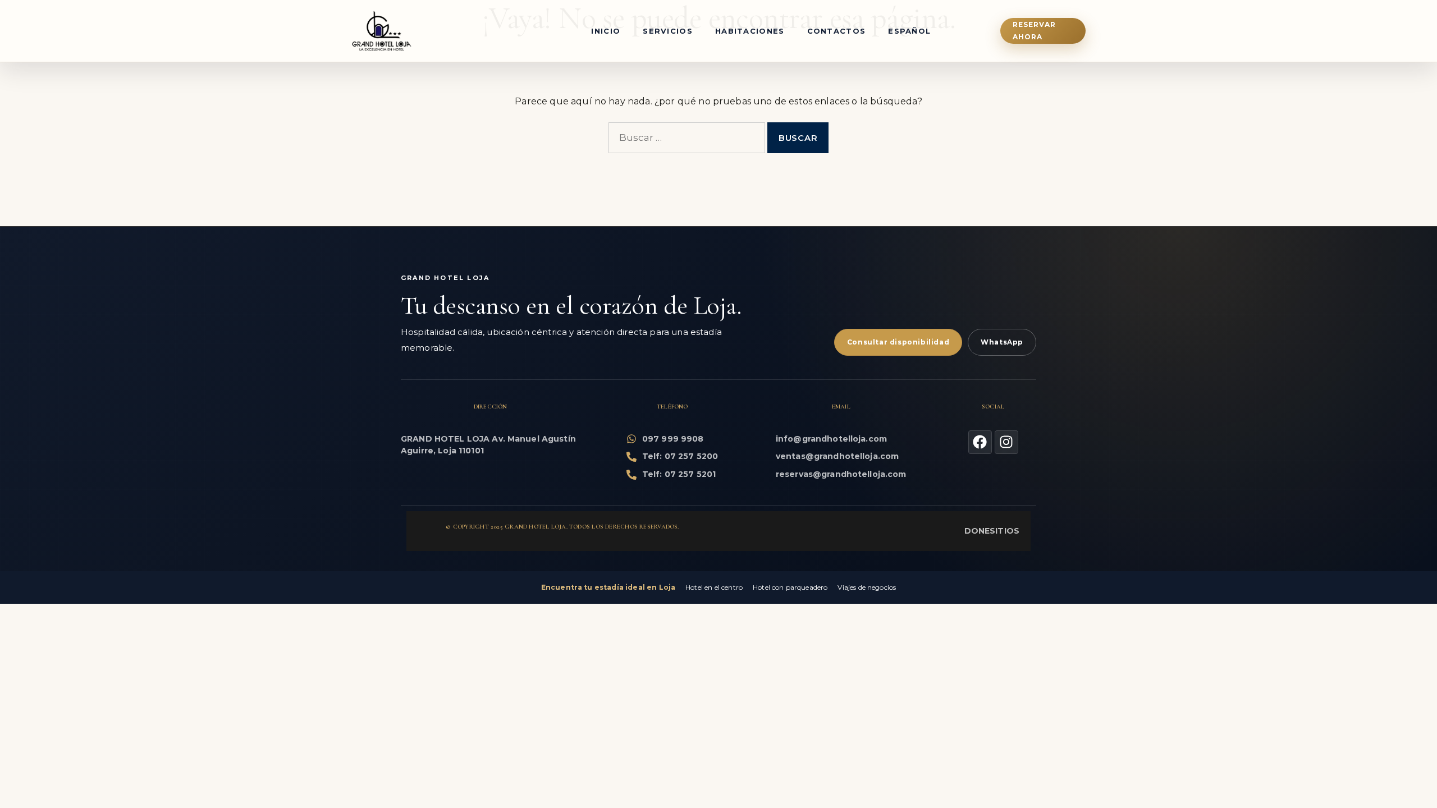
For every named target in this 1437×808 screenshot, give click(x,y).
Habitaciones (750, 30)
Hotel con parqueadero (790, 587)
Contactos (836, 30)
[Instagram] (1006, 442)
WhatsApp (1002, 342)
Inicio (605, 30)
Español (909, 30)
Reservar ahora (1034, 30)
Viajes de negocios (867, 587)
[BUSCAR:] (686, 137)
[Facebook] (980, 442)
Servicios (668, 30)
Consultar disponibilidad (898, 342)
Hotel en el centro (714, 587)
